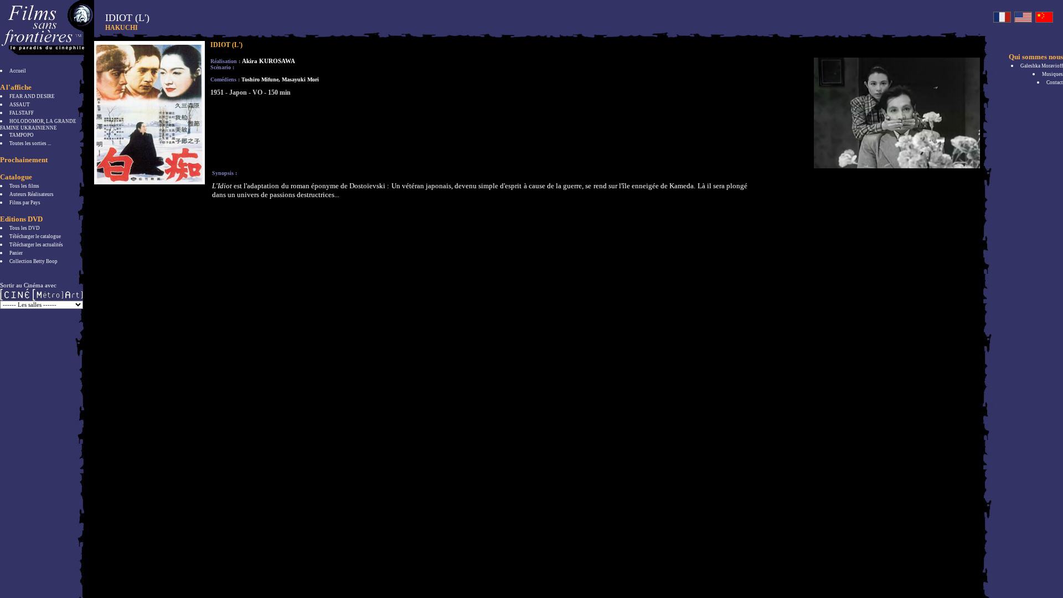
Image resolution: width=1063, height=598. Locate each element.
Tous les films (24, 186)
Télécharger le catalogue (35, 236)
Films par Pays (24, 202)
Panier (16, 253)
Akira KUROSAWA (268, 61)
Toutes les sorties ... (30, 143)
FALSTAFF (21, 113)
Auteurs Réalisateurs (31, 194)
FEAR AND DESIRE (32, 96)
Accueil (17, 71)
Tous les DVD (24, 228)
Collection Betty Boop (33, 261)
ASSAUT (19, 104)
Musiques (1052, 74)
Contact (1054, 82)
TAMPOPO (21, 135)
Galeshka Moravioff (1041, 66)
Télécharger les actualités (36, 245)
